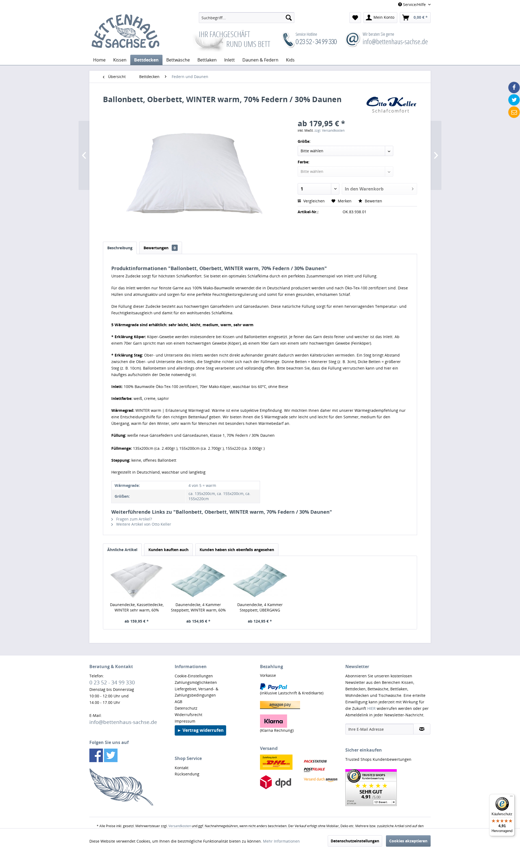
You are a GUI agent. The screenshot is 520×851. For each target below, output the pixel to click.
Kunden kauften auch (168, 549)
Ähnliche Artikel (122, 549)
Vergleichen (313, 200)
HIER (371, 708)
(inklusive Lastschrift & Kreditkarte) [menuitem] (291, 692)
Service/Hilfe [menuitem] (414, 4)
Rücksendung (187, 773)
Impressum (185, 721)
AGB (178, 701)
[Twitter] (514, 100)
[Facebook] (514, 87)
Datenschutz (186, 708)
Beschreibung (119, 247)
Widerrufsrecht (188, 714)
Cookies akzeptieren (408, 840)
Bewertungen (160, 247)
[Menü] (511, 797)
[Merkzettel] (355, 17)
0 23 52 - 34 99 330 (112, 682)
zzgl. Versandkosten (329, 130)
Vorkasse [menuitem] (268, 675)
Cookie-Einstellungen (194, 675)
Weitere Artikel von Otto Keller (143, 524)
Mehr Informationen (281, 841)
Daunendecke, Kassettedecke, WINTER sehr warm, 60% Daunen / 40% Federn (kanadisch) (137, 607)
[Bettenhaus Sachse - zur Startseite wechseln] (125, 32)
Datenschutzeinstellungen (355, 840)
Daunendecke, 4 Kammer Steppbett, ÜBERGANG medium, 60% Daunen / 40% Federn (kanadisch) (259, 607)
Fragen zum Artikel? (133, 519)
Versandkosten (179, 826)
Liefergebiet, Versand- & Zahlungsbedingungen (196, 692)
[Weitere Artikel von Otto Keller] (391, 104)
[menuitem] (246, 17)
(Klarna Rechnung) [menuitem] (277, 730)
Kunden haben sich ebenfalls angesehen (237, 549)
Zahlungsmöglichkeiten (196, 682)
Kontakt (181, 767)
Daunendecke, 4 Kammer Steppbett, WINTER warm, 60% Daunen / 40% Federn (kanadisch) (198, 607)
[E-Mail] (514, 112)
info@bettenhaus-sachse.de (123, 722)
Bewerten (373, 200)
